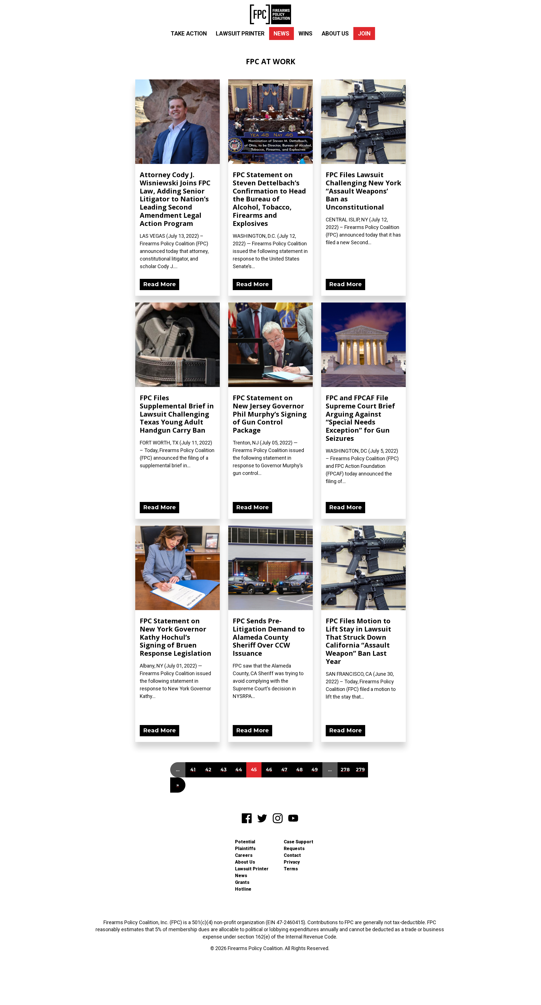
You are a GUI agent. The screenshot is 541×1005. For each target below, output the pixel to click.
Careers (243, 855)
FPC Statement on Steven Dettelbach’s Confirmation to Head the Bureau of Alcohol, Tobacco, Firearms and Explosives (269, 199)
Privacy (292, 862)
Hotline (243, 889)
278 (345, 769)
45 (254, 769)
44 (238, 769)
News (281, 33)
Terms (291, 868)
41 (193, 769)
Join (364, 33)
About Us (335, 33)
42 (208, 769)
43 (223, 769)
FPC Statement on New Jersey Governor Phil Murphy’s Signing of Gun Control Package (270, 414)
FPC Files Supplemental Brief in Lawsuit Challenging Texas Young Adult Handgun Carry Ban (177, 414)
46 (269, 769)
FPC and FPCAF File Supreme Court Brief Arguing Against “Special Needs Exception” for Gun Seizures (360, 418)
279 (360, 769)
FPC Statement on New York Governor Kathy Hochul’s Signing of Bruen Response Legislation (175, 637)
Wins (305, 33)
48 (299, 769)
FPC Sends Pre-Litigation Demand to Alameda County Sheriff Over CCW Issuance (269, 637)
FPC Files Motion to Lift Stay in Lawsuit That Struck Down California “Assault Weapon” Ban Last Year (358, 641)
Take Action (189, 33)
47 (284, 769)
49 (314, 769)
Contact (292, 855)
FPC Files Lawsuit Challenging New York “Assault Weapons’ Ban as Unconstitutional (363, 191)
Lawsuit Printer (240, 33)
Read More (159, 284)
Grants (242, 882)
